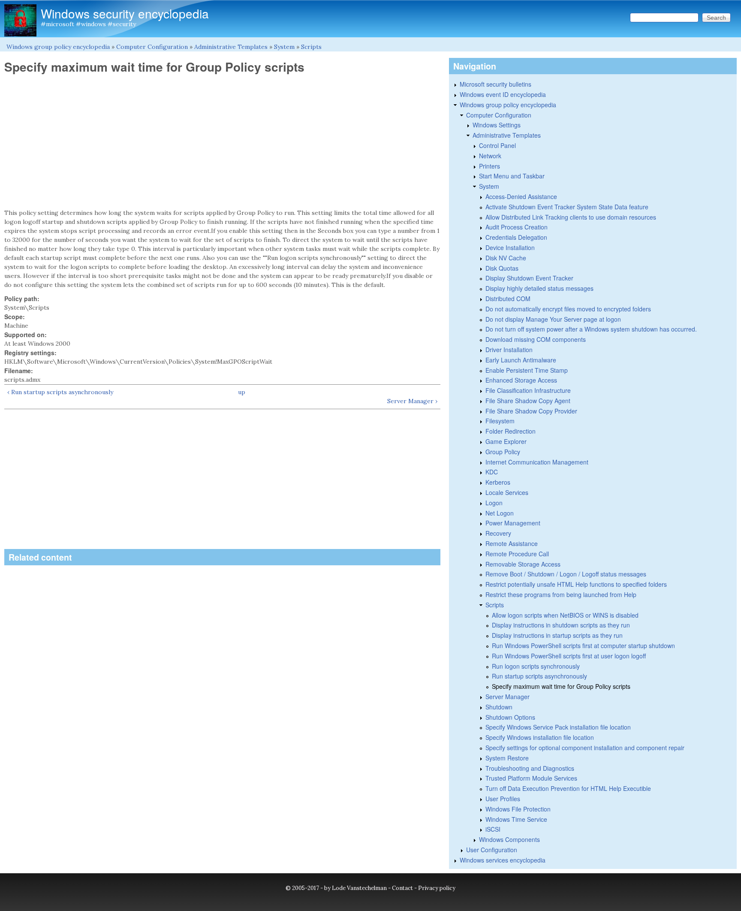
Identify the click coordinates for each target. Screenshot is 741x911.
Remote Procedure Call (517, 553)
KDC (491, 472)
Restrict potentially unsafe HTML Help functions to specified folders (576, 584)
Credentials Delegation (516, 237)
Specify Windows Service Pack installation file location (558, 727)
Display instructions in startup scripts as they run (557, 635)
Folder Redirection (510, 431)
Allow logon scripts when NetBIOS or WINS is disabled (565, 615)
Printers (489, 166)
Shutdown (498, 707)
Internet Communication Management (536, 462)
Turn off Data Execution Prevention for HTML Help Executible (568, 788)
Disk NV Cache (505, 257)
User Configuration (491, 849)
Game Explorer (506, 441)
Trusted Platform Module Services (531, 778)
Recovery (498, 533)
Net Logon (499, 513)
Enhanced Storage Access (521, 380)
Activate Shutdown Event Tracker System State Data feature (566, 206)
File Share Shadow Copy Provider (531, 411)
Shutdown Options (510, 717)
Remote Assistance (511, 543)
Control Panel (497, 145)
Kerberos (497, 482)
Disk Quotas (501, 268)
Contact (402, 888)
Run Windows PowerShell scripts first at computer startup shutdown (583, 645)
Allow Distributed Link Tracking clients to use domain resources (570, 217)
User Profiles (502, 798)
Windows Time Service (516, 819)
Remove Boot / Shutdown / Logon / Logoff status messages (565, 574)
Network (490, 155)
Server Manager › (412, 401)
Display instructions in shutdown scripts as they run (561, 625)
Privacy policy (436, 888)
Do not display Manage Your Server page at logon (553, 319)
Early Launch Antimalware (520, 360)
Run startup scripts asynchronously (539, 676)
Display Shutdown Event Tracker (529, 278)
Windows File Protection (518, 809)
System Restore (507, 758)
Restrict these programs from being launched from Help (560, 594)
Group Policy (502, 451)
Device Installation (510, 247)
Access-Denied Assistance (521, 196)
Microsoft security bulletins (495, 84)
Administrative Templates (231, 47)
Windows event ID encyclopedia (503, 94)
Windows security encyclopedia (125, 13)
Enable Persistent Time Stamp (526, 370)
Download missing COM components (535, 339)
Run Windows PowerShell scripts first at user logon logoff (569, 656)
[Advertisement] (222, 141)
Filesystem (500, 420)
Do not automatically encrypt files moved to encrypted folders (568, 309)
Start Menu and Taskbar (512, 176)
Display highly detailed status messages (539, 288)
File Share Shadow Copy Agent (527, 400)
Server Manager (507, 696)
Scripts (311, 47)
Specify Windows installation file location (539, 737)
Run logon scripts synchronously (536, 666)
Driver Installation (509, 349)
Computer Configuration (152, 47)
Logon (494, 502)
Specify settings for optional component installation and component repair (584, 747)
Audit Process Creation (516, 227)
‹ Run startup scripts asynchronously (60, 392)
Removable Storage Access (522, 564)
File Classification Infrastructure (528, 390)
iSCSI (492, 829)
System (284, 47)
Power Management (512, 523)
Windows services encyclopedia (502, 860)
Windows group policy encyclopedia (58, 47)
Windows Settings (497, 125)
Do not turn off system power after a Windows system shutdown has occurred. (591, 329)
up (241, 392)
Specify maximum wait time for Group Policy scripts (561, 686)
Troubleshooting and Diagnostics (529, 768)
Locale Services (506, 492)
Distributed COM (507, 298)
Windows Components (509, 839)
